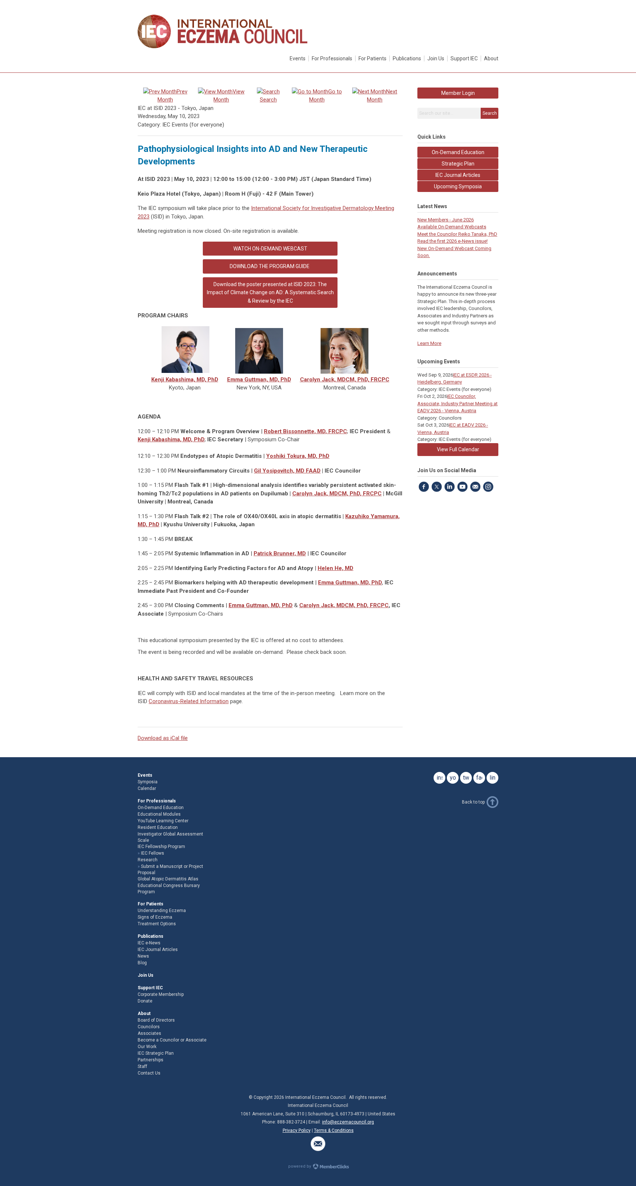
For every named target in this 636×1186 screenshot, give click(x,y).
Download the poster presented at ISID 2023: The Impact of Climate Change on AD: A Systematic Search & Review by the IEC (270, 292)
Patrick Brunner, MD (280, 553)
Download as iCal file (163, 738)
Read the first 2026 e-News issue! (452, 241)
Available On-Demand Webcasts (451, 226)
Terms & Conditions (334, 1130)
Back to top (473, 802)
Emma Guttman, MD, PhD (259, 379)
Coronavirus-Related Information (189, 701)
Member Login (458, 93)
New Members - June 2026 (445, 219)
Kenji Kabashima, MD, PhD (184, 379)
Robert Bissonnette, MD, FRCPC (305, 431)
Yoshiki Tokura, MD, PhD (297, 456)
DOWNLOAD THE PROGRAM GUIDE (270, 266)
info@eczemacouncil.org (348, 1122)
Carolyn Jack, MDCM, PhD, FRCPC (344, 379)
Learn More (429, 343)
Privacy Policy (297, 1130)
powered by (300, 1166)
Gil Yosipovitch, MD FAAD (287, 470)
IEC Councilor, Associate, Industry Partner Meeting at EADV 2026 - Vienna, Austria (457, 403)
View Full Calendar (458, 449)
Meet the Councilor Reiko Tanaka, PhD (457, 234)
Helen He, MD (335, 568)
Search (490, 113)
